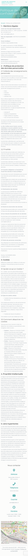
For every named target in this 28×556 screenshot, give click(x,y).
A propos (17, 549)
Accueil (3, 23)
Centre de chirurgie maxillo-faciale (8, 2)
